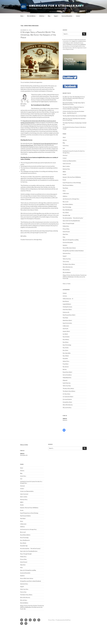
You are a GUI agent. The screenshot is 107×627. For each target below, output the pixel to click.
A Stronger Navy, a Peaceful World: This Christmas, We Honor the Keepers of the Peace (38, 35)
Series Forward (66, 231)
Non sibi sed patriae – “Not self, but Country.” (73, 218)
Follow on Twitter (24, 444)
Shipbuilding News (67, 377)
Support (56, 16)
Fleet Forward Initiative (68, 185)
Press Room (65, 364)
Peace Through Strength (68, 223)
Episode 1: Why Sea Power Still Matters (72, 177)
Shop (64, 237)
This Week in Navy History (69, 264)
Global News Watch (67, 320)
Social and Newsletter (67, 16)
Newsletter (65, 358)
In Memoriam (66, 193)
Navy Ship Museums (67, 209)
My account (65, 201)
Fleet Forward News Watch (69, 315)
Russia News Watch (67, 372)
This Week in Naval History (69, 391)
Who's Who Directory (68, 404)
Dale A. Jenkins (66, 166)
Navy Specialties (67, 353)
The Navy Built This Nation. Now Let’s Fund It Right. (74, 115)
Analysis (65, 293)
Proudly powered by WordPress (63, 620)
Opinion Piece (66, 361)
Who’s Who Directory (68, 267)
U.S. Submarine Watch (68, 396)
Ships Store (65, 234)
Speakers (65, 245)
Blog (49, 16)
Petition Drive (66, 226)
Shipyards (65, 380)
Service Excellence (67, 374)
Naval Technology (67, 207)
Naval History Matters (68, 204)
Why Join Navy (66, 269)
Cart (64, 148)
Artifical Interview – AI (68, 298)
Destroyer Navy (66, 169)
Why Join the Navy (67, 407)
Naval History (66, 339)
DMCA (64, 171)
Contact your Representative (69, 160)
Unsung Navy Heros (67, 402)
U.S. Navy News (66, 394)
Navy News (65, 350)
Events (64, 179)
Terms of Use (66, 261)
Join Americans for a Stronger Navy (71, 199)
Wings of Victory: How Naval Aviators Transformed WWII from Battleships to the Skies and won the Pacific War (74, 277)
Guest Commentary (67, 323)
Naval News (65, 342)
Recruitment (66, 366)
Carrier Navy (66, 145)
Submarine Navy (67, 253)
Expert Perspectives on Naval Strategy (72, 182)
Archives (65, 296)
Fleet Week (65, 188)
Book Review (66, 301)
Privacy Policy (66, 229)
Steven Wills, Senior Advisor (69, 248)
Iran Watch (65, 334)
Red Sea (65, 369)
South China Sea (66, 383)
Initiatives (41, 16)
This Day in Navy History (68, 388)
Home (21, 16)
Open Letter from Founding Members (71, 220)
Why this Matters (31, 16)
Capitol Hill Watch (67, 304)
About (64, 137)
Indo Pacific (65, 328)
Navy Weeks (66, 212)
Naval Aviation (66, 336)
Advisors (65, 140)
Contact (78, 16)
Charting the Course (67, 306)
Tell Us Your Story (67, 258)
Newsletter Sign (66, 215)
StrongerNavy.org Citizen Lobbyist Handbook (73, 250)
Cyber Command (67, 163)
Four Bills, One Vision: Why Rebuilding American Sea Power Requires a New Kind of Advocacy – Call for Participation (74, 98)
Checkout (65, 155)
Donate (64, 174)
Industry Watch (66, 331)
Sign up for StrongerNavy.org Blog (70, 239)
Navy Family (65, 347)
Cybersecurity (66, 312)
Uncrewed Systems (67, 399)
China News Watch (67, 309)
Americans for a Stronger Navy (56, 5)
